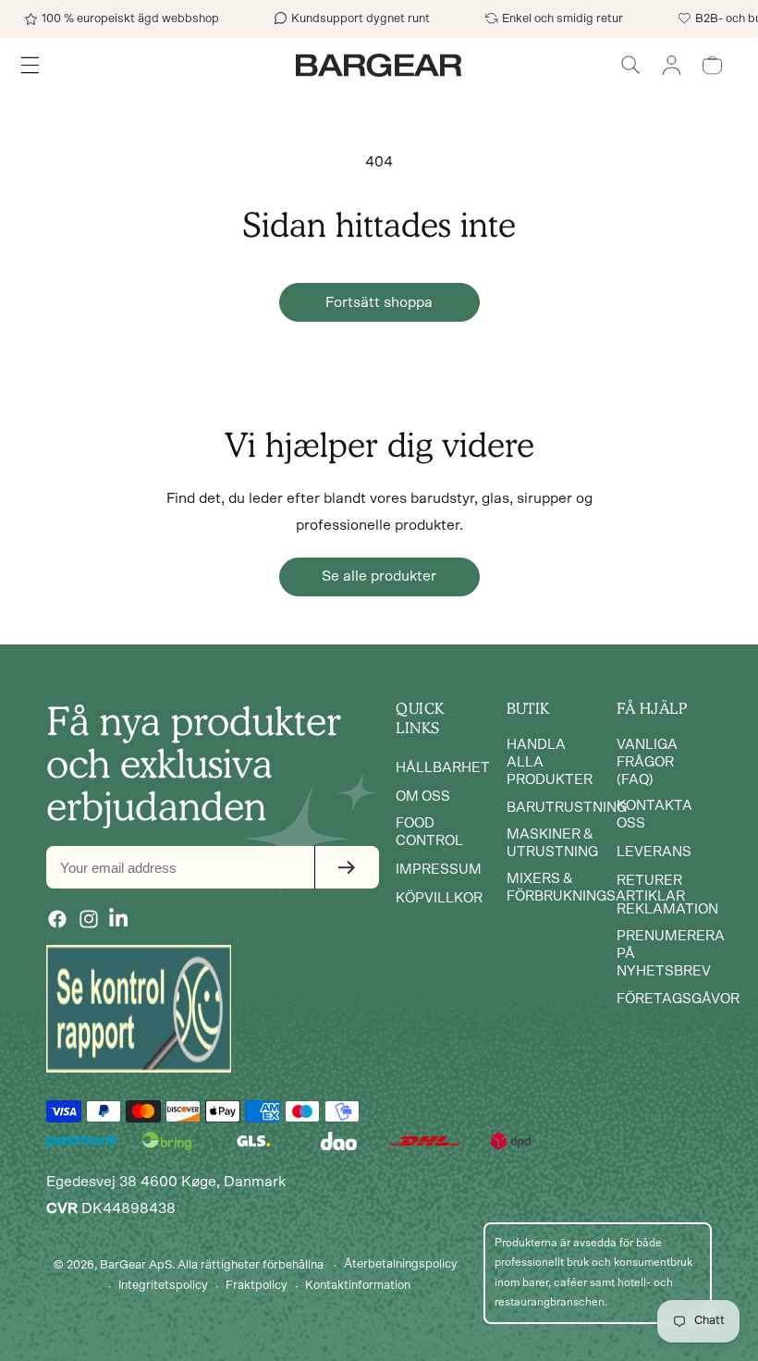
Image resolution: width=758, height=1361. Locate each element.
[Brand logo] (138, 1009)
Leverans (654, 852)
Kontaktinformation (357, 1286)
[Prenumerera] (346, 867)
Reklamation (667, 909)
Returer (649, 881)
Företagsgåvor (678, 999)
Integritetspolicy (163, 1286)
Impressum (439, 870)
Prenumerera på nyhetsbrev (671, 953)
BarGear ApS (136, 1265)
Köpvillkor (439, 898)
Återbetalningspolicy (401, 1264)
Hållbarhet (443, 768)
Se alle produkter (379, 576)
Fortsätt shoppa (379, 302)
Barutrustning (567, 808)
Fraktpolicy (256, 1286)
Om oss (423, 796)
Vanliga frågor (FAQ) (647, 762)
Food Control (429, 832)
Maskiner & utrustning (552, 843)
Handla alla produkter (550, 762)
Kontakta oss (654, 814)
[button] (630, 65)
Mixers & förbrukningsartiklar (596, 887)
